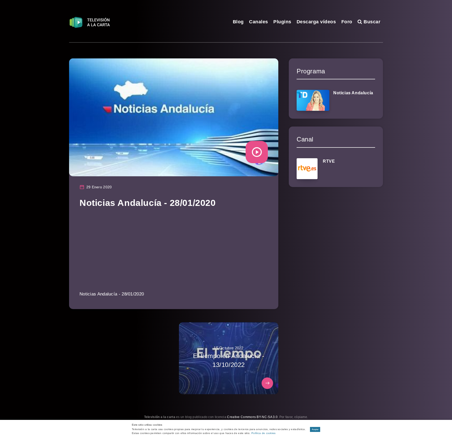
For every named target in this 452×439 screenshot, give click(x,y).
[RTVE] (307, 168)
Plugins (282, 21)
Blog (238, 21)
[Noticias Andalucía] (313, 100)
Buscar (371, 21)
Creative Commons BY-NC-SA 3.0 (252, 417)
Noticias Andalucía (353, 93)
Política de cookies (263, 433)
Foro (346, 21)
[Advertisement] (174, 253)
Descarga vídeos (316, 21)
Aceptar (315, 429)
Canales (258, 21)
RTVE (329, 161)
